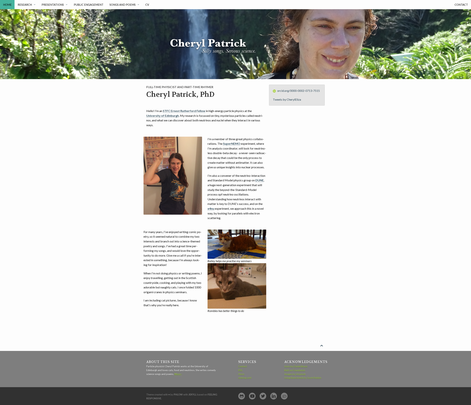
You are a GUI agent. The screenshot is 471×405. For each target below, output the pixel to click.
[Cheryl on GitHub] (241, 396)
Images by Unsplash (295, 374)
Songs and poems (122, 4)
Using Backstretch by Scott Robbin (302, 377)
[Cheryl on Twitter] (263, 396)
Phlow (178, 394)
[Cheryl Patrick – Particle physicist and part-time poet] (216, 32)
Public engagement (88, 4)
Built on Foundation (294, 370)
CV (147, 4)
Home (7, 4)
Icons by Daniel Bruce (295, 366)
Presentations (53, 4)
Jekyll (192, 394)
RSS (240, 370)
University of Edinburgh (162, 115)
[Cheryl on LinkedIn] (273, 396)
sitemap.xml (244, 377)
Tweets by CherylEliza (287, 99)
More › (178, 374)
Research (25, 4)
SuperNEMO (231, 143)
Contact (461, 4)
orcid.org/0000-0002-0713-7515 (298, 90)
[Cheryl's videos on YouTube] (252, 396)
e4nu (211, 208)
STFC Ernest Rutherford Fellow (184, 111)
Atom (241, 374)
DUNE (259, 180)
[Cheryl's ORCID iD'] (284, 396)
